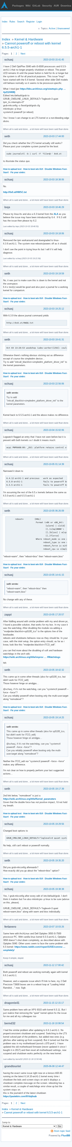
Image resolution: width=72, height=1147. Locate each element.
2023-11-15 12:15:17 (53, 1003)
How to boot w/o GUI (33, 169)
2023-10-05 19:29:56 (53, 824)
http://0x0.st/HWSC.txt (15, 192)
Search (20, 21)
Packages (18, 5)
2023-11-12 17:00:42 (53, 965)
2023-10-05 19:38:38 (53, 889)
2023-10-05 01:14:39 (53, 464)
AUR (56, 5)
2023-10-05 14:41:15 (53, 575)
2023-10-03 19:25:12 (53, 308)
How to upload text (12, 169)
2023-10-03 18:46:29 (53, 207)
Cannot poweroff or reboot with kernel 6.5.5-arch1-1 (33, 1112)
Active (52, 28)
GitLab (36, 5)
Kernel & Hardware (29, 39)
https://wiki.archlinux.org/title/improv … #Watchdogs (31, 657)
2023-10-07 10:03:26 (53, 926)
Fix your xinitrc (17, 172)
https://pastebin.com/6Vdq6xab (20, 1096)
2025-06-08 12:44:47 (53, 1066)
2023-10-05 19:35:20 (53, 860)
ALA (56, 214)
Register (30, 21)
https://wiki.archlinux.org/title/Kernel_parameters (29, 799)
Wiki (28, 5)
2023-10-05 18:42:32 (53, 670)
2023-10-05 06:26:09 (53, 510)
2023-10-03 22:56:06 (53, 383)
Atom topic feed (62, 1131)
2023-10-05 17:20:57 (53, 614)
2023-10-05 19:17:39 (53, 788)
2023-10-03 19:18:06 (53, 233)
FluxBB (65, 1135)
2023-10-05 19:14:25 (53, 717)
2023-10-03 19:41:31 (53, 339)
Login (39, 21)
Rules (12, 21)
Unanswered (63, 28)
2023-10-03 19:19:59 (53, 273)
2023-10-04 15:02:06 (53, 430)
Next (23, 53)
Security (47, 5)
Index (5, 21)
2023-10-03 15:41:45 (53, 59)
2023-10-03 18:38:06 (53, 179)
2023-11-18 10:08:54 (53, 1023)
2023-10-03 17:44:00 (53, 136)
